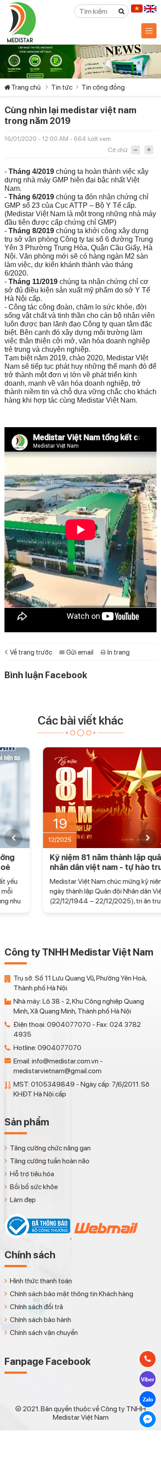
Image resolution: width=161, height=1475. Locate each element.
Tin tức (61, 87)
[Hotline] (148, 1359)
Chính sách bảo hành (40, 1319)
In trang (118, 652)
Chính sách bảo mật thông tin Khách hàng (71, 1294)
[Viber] (148, 1379)
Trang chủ (26, 87)
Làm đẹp (23, 1199)
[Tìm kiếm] (121, 11)
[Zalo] (148, 1399)
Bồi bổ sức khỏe (34, 1186)
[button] (13, 838)
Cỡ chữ (117, 149)
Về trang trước (31, 652)
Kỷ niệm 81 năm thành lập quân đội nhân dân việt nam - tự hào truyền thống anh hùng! (76, 862)
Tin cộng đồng (103, 87)
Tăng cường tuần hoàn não (49, 1161)
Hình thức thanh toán (41, 1281)
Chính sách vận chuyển (44, 1332)
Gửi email (79, 652)
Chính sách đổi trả (36, 1306)
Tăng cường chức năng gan (50, 1148)
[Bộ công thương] (38, 1236)
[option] (80, 830)
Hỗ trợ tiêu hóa (32, 1174)
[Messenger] (148, 1419)
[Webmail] (105, 1236)
